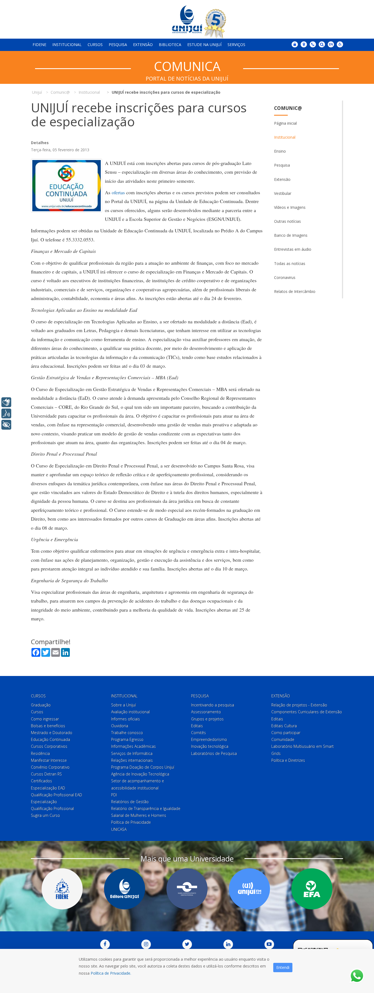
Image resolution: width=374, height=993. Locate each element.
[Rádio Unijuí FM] (249, 888)
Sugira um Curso (45, 815)
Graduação (41, 704)
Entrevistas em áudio (292, 249)
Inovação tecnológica (209, 746)
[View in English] (331, 45)
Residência (40, 753)
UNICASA (118, 829)
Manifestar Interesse (49, 760)
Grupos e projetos (207, 718)
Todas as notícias (289, 263)
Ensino (280, 151)
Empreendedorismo (209, 739)
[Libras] (6, 402)
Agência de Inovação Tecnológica (140, 774)
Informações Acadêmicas (133, 746)
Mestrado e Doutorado (51, 732)
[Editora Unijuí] (124, 888)
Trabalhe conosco (127, 732)
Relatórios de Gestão (130, 801)
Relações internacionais (132, 760)
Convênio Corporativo (50, 767)
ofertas (118, 192)
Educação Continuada (50, 739)
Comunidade (282, 739)
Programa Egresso (127, 739)
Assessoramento (206, 711)
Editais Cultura (284, 725)
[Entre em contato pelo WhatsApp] (356, 975)
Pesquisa (118, 44)
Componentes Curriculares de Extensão (306, 711)
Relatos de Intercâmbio (294, 291)
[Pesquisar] (322, 44)
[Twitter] (187, 944)
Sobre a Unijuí (123, 704)
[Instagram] (146, 944)
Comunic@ (288, 108)
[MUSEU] (187, 888)
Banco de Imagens (290, 235)
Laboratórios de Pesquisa (214, 753)
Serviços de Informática (132, 753)
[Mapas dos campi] (304, 44)
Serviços (236, 44)
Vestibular (282, 193)
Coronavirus (284, 277)
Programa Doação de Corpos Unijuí (142, 767)
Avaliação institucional (130, 711)
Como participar (285, 732)
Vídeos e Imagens (290, 207)
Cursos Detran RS (46, 774)
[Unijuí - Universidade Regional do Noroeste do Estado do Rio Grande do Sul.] (187, 19)
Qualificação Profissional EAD (56, 794)
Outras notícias (287, 221)
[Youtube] (269, 944)
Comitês (198, 732)
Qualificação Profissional (52, 808)
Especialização (44, 801)
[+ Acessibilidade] (6, 425)
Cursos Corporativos (49, 746)
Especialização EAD (48, 788)
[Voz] (6, 413)
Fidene (39, 44)
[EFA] (311, 888)
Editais (197, 725)
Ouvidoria (119, 725)
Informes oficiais (125, 718)
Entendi (282, 967)
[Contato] (313, 44)
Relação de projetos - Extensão (299, 704)
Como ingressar (45, 718)
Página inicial (285, 123)
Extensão (143, 44)
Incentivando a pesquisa (212, 704)
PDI (114, 794)
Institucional (67, 44)
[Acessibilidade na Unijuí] (340, 44)
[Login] (295, 44)
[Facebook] (105, 944)
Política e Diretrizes (288, 760)
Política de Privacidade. (111, 973)
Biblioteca (170, 44)
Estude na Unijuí (204, 44)
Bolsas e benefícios (48, 725)
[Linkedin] (228, 944)
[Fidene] (62, 888)
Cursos (95, 44)
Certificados (41, 780)
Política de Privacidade (131, 822)
